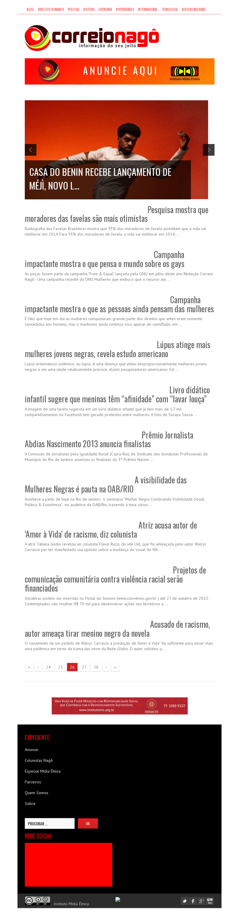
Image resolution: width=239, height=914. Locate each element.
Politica (73, 9)
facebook (193, 901)
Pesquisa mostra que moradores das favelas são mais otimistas (116, 213)
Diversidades (125, 9)
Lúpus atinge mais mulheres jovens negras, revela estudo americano (117, 348)
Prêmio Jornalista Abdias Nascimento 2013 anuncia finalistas (109, 439)
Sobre (30, 803)
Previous (30, 150)
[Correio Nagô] (92, 38)
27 (84, 667)
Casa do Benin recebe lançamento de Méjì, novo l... (100, 178)
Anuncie (31, 749)
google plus (201, 901)
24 (48, 667)
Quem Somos (36, 792)
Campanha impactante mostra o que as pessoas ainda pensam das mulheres (119, 304)
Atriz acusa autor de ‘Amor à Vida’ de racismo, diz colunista (111, 529)
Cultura (88, 9)
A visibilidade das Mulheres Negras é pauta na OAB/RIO (106, 484)
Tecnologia (169, 9)
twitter (185, 901)
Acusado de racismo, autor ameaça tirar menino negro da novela (117, 628)
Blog (30, 9)
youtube (210, 901)
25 (60, 667)
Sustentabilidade (194, 9)
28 (96, 667)
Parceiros (33, 782)
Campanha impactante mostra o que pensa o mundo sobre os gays (104, 258)
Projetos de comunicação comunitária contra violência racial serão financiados (115, 579)
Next (209, 150)
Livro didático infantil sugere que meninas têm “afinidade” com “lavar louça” (117, 394)
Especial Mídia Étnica (43, 771)
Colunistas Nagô (39, 760)
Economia (105, 9)
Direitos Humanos (51, 9)
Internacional (147, 9)
